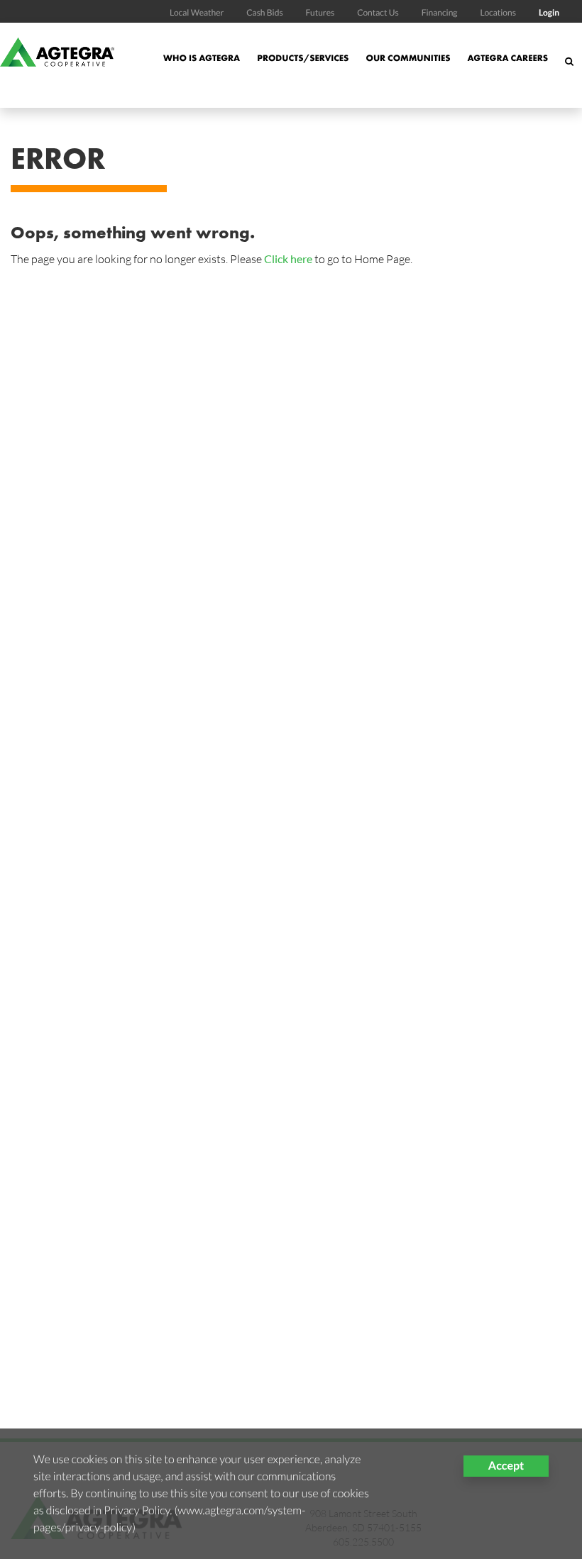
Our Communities (408, 58)
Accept (506, 1465)
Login (549, 12)
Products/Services (302, 58)
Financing (440, 12)
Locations (497, 12)
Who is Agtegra (201, 58)
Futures (320, 12)
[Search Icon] (569, 68)
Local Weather (197, 12)
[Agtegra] (57, 65)
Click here (288, 258)
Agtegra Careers (507, 58)
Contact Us (378, 12)
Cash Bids (264, 12)
